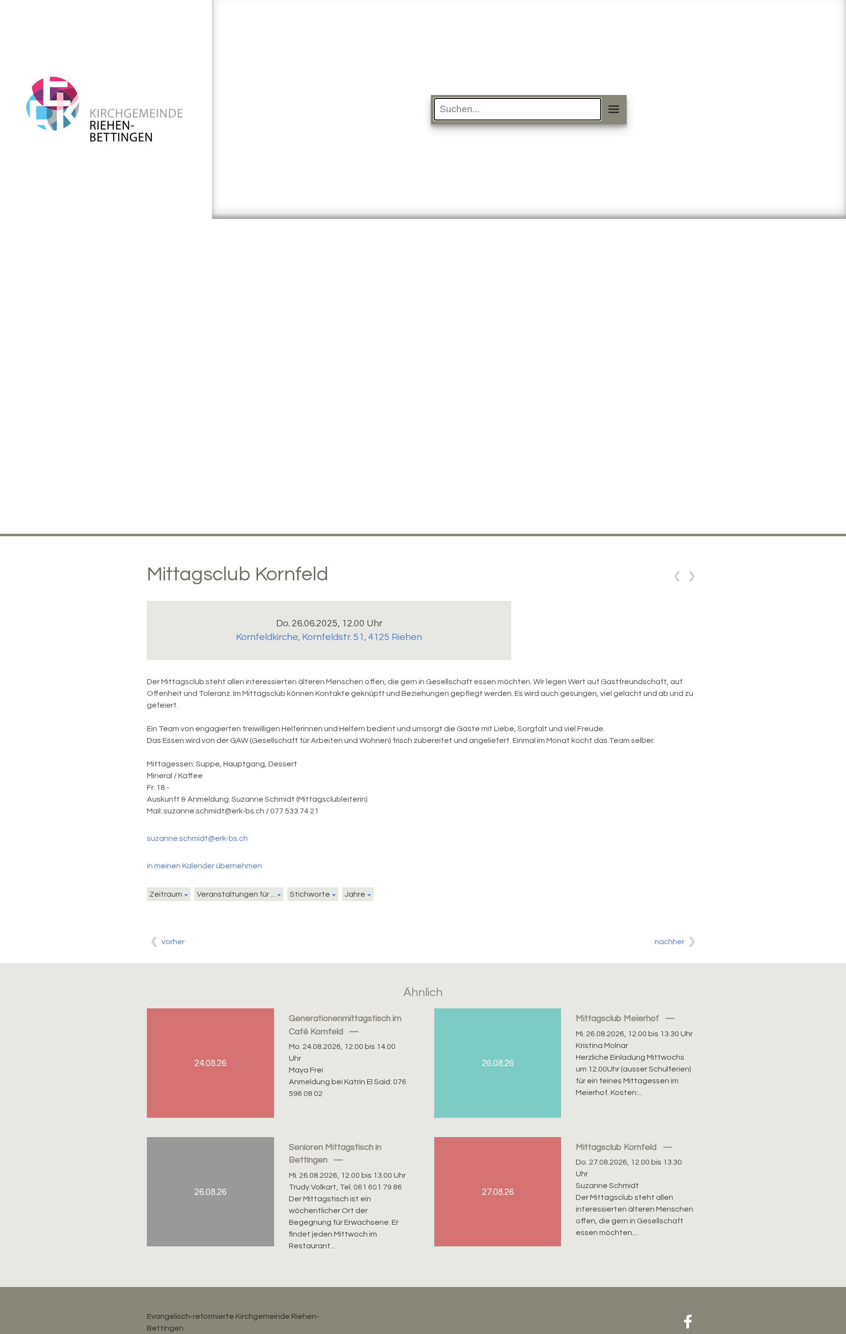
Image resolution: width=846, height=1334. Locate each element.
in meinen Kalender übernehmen (204, 866)
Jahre (355, 894)
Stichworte (310, 894)
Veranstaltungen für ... (236, 894)
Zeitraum (165, 894)
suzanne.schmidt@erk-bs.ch (197, 838)
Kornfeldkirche (329, 637)
